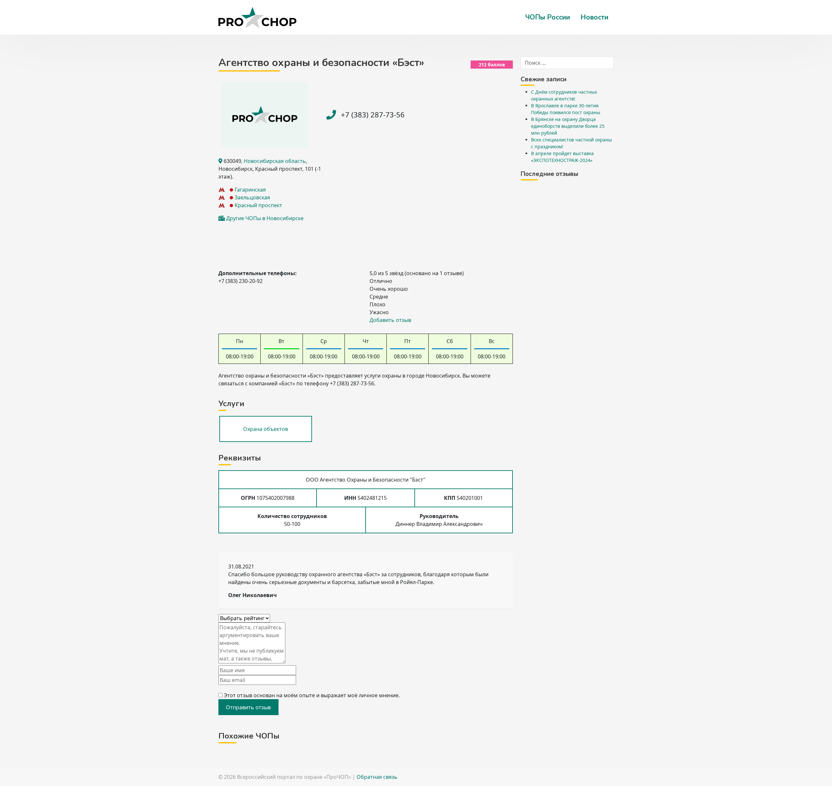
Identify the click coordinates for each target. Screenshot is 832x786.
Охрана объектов (265, 429)
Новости (594, 17)
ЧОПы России (547, 17)
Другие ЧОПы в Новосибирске (265, 218)
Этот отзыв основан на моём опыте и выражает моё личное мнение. (312, 695)
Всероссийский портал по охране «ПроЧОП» (294, 776)
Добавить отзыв (390, 320)
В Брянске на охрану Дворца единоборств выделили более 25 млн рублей (567, 126)
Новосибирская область (275, 161)
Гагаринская (250, 189)
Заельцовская (252, 197)
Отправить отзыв (248, 707)
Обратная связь (377, 776)
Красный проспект (258, 205)
